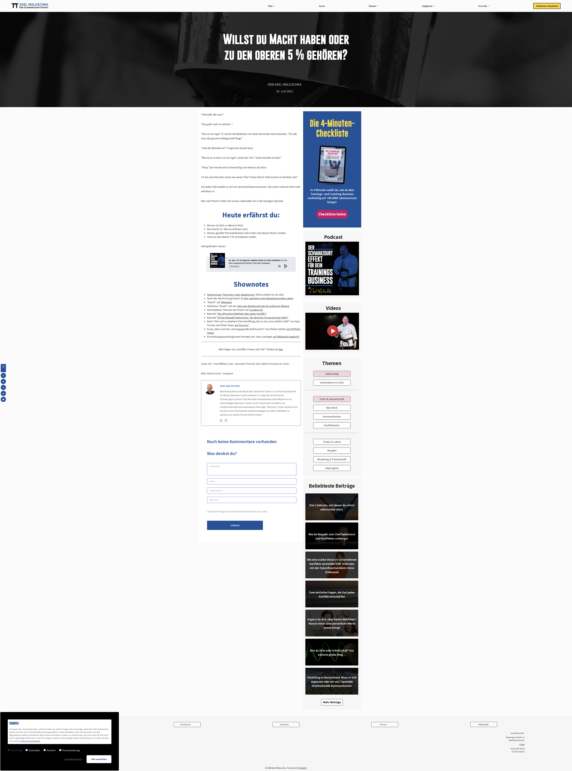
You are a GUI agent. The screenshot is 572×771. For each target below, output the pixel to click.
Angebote (427, 5)
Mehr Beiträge (332, 702)
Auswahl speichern (73, 759)
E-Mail (521, 744)
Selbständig (331, 373)
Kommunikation (332, 416)
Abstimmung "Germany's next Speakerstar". (231, 294)
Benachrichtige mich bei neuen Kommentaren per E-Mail (238, 511)
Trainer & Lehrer (332, 442)
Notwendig (16, 750)
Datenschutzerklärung (30, 741)
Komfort (51, 750)
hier (281, 349)
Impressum (484, 724)
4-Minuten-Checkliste (547, 5)
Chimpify (303, 768)
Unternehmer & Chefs (332, 382)
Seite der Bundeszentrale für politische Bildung (263, 306)
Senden (235, 525)
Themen (383, 724)
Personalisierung (71, 750)
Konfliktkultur (332, 425)
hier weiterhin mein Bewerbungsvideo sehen (268, 298)
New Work (332, 407)
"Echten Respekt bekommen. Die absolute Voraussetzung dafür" (252, 317)
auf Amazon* (241, 325)
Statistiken (34, 750)
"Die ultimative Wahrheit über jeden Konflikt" (242, 313)
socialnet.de (256, 310)
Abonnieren (234, 266)
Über (270, 5)
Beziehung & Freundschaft (331, 459)
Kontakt (482, 5)
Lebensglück (332, 468)
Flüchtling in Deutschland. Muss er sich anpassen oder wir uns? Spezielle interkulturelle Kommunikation (332, 682)
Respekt (331, 450)
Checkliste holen (332, 214)
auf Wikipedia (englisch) (286, 336)
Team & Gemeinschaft (332, 399)
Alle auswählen (99, 759)
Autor (322, 5)
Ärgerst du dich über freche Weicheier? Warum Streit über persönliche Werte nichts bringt (331, 623)
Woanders (284, 724)
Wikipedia (226, 302)
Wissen (372, 5)
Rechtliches (186, 724)
